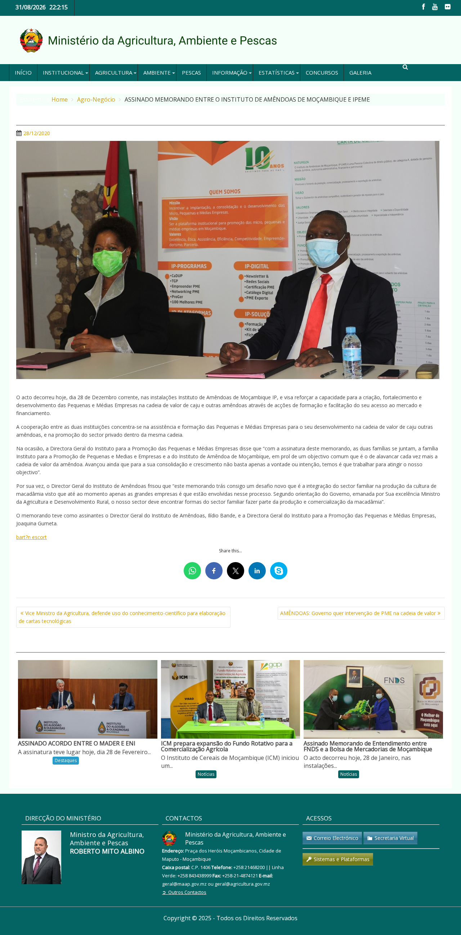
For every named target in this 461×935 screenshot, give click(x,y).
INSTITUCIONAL (63, 72)
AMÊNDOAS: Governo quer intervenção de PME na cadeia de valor (358, 613)
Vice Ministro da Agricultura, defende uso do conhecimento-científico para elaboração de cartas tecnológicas (122, 617)
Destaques (66, 760)
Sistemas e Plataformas (342, 859)
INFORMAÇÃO (229, 72)
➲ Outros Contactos (184, 892)
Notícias (206, 774)
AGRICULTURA (113, 72)
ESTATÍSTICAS (277, 72)
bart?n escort (31, 537)
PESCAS (191, 72)
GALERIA (360, 72)
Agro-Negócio (34, 760)
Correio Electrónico (336, 837)
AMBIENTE (157, 72)
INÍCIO (23, 72)
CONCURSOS (322, 72)
